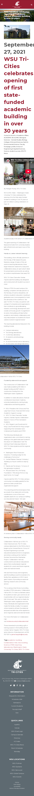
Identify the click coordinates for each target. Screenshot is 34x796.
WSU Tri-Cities (24, 649)
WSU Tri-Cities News (17, 745)
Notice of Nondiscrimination (17, 788)
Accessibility (17, 786)
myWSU (17, 724)
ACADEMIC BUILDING (11, 137)
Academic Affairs (22, 135)
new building (23, 642)
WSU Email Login (17, 731)
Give (17, 713)
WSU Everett (17, 777)
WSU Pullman (17, 763)
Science (6, 151)
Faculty (22, 144)
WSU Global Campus (17, 773)
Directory (17, 738)
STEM (12, 645)
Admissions (17, 702)
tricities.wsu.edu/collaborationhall (17, 621)
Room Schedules (17, 748)
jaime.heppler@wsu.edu (20, 634)
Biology (24, 140)
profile (13, 146)
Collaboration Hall (10, 642)
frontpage (7, 146)
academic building (15, 640)
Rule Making (17, 784)
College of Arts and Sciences (13, 142)
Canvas (17, 728)
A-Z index (17, 741)
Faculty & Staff (17, 709)
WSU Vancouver (17, 770)
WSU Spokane (17, 767)
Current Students (17, 706)
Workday (17, 751)
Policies (17, 782)
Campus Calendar (17, 734)
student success (15, 151)
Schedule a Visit (17, 699)
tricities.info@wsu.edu (23, 681)
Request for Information (17, 696)
